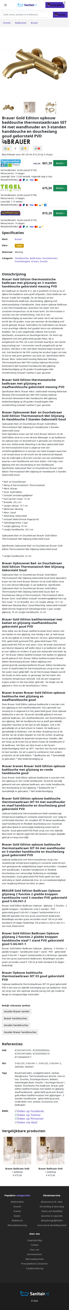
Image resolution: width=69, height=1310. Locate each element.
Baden (17, 1216)
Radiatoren (17, 1220)
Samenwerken (34, 1254)
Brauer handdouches (15, 1018)
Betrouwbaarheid (34, 1259)
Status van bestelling (51, 1211)
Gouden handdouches (16, 1025)
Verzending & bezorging (52, 1206)
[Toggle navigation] (5, 5)
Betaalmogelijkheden (52, 1220)
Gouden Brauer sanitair (17, 1011)
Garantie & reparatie (52, 1216)
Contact (35, 1245)
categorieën (23, 1195)
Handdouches (22, 258)
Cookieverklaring (34, 1268)
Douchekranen (49, 258)
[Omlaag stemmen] (24, 148)
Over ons (34, 1249)
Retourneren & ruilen (52, 1201)
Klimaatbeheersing (17, 1225)
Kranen (35, 261)
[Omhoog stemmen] (7, 148)
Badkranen (35, 258)
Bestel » (60, 163)
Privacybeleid (27, 1263)
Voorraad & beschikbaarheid (51, 1225)
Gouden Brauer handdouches (20, 1032)
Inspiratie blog (34, 1240)
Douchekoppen (22, 261)
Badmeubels (17, 1201)
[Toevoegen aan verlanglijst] (37, 148)
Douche (44, 261)
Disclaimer (42, 1263)
